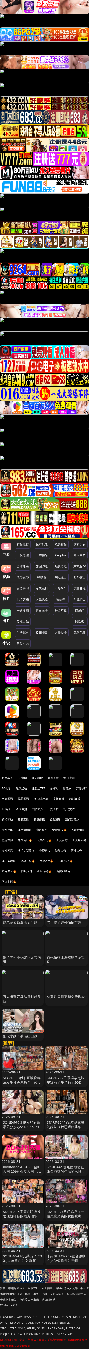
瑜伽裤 (60, 599)
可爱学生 (61, 588)
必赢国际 (7, 799)
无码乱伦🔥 (44, 840)
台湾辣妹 (23, 566)
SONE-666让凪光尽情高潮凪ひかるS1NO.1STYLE (22, 1124)
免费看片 (44, 850)
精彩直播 (74, 799)
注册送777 (38, 788)
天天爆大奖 (79, 840)
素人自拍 (80, 555)
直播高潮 (58, 799)
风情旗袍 (23, 599)
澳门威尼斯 (9, 861)
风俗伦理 (80, 633)
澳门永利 (69, 778)
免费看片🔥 (59, 830)
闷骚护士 (80, 599)
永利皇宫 (41, 830)
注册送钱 (21, 788)
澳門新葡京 (25, 830)
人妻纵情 (61, 633)
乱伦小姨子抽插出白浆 (20, 1036)
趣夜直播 (23, 819)
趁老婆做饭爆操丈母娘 (20, 922)
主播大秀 (37, 809)
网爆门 (79, 610)
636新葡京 (78, 830)
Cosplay (60, 555)
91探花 (41, 577)
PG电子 (6, 788)
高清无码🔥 (44, 871)
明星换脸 (42, 599)
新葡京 (67, 788)
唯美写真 (61, 610)
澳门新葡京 (72, 819)
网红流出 (61, 577)
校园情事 (42, 633)
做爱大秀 (60, 850)
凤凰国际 (23, 799)
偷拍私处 (7, 819)
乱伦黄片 (69, 809)
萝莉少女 (80, 544)
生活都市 (23, 633)
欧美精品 (61, 544)
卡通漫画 (23, 610)
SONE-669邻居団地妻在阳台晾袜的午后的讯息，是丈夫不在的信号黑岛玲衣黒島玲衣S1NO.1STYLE (66, 1174)
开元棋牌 (37, 778)
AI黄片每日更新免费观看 (66, 996)
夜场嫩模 (39, 819)
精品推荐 (23, 544)
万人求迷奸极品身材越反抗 (22, 998)
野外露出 (80, 577)
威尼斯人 (7, 778)
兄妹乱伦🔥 (65, 861)
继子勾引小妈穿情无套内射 (22, 959)
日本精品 (42, 555)
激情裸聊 (7, 840)
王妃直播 (53, 809)
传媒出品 (23, 621)
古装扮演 (23, 588)
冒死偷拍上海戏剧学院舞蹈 (66, 959)
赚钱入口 (26, 871)
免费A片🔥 (47, 861)
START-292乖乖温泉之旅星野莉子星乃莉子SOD (65, 1080)
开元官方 (62, 840)
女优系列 (42, 588)
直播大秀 (76, 850)
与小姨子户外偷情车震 (64, 922)
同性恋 (79, 621)
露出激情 (42, 610)
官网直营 (53, 778)
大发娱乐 (7, 830)
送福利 (54, 788)
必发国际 (55, 819)
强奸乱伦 (42, 544)
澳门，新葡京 (26, 850)
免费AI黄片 (63, 871)
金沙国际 (7, 850)
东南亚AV (79, 566)
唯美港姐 (61, 566)
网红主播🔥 (9, 882)
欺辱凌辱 (23, 577)
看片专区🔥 (9, 871)
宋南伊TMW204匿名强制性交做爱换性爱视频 (66, 1258)
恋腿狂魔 (80, 588)
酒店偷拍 (21, 809)
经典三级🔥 (28, 861)
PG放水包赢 (41, 799)
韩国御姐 (42, 566)
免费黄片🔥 (25, 840)
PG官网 (22, 778)
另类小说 (23, 643)
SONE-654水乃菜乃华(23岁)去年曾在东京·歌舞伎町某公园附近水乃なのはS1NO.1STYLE (22, 1263)
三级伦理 (23, 555)
